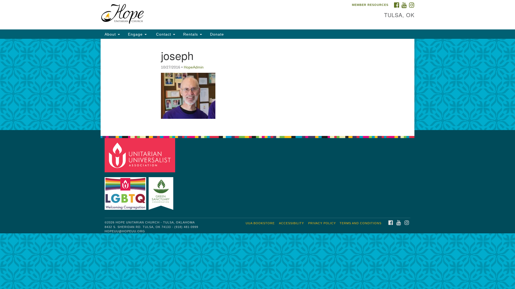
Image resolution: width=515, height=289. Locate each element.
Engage (136, 34)
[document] (257, 84)
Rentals (191, 34)
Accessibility (291, 223)
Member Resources (370, 4)
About (111, 34)
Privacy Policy (322, 223)
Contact (163, 34)
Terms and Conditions (360, 223)
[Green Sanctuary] (162, 191)
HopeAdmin (194, 67)
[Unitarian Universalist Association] (140, 155)
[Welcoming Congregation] (126, 191)
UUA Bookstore (260, 223)
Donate (217, 34)
